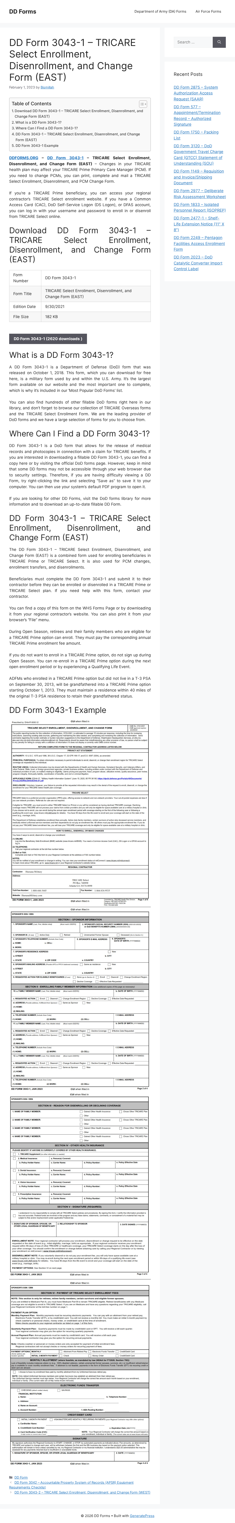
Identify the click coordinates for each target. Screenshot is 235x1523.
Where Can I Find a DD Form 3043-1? (47, 128)
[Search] (219, 42)
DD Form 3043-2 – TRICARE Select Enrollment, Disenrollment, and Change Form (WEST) (82, 1492)
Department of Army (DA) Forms (160, 11)
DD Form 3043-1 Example (37, 145)
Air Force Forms (208, 11)
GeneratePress (142, 1516)
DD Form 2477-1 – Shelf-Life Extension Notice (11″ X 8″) (199, 224)
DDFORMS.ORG (23, 158)
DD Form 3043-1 (65, 158)
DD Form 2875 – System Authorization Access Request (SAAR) (196, 93)
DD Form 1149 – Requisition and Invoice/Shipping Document (199, 177)
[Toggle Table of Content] (141, 104)
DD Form (21, 1477)
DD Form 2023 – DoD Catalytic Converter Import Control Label (198, 263)
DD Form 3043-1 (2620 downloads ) (48, 338)
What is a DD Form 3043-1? (38, 122)
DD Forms (22, 11)
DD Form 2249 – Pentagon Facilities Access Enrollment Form (199, 243)
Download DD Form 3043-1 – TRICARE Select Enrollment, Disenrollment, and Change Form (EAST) (79, 114)
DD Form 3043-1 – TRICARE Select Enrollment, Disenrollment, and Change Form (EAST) (78, 137)
